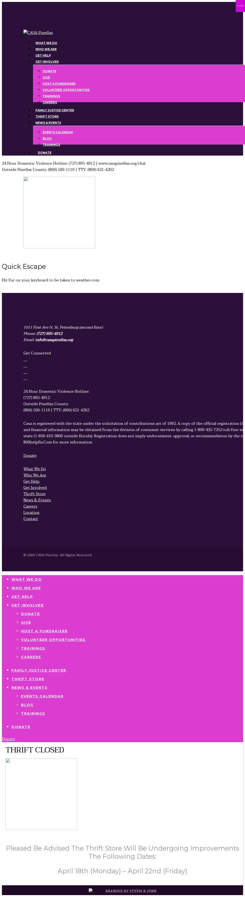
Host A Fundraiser (44, 631)
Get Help (22, 596)
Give (26, 622)
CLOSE (240, 5)
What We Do (26, 579)
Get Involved (27, 605)
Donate (30, 614)
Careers (31, 657)
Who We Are (26, 588)
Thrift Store (27, 679)
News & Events (29, 687)
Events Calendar (42, 696)
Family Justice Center (38, 670)
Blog (27, 705)
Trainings (33, 648)
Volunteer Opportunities (53, 640)
